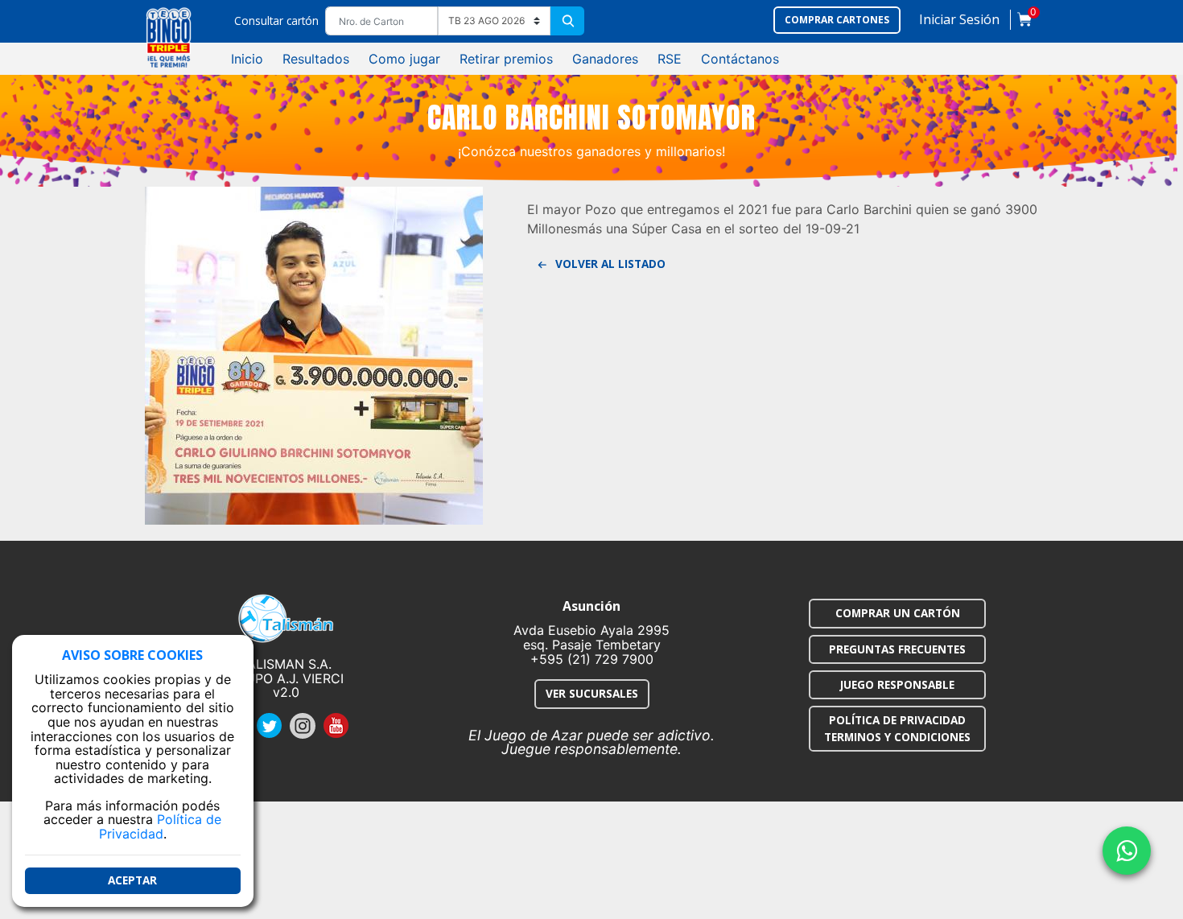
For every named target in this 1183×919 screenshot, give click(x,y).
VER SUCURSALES (592, 693)
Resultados (315, 59)
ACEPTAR (132, 880)
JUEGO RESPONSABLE (897, 684)
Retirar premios (506, 59)
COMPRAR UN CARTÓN (897, 612)
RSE (669, 59)
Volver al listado (609, 263)
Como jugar (404, 59)
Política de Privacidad (160, 827)
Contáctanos (740, 59)
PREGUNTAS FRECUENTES (897, 649)
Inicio (247, 59)
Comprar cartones (837, 20)
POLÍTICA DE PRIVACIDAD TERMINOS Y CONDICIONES (897, 728)
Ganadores (605, 59)
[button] (959, 23)
